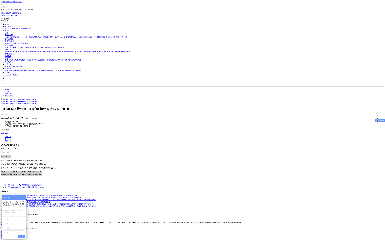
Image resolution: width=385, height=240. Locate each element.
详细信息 (8, 137)
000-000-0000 (5, 133)
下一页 (24, 187)
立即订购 (4, 114)
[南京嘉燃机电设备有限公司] (192, 2)
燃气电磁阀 (9, 96)
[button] (29, 215)
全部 (6, 33)
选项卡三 (8, 141)
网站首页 (8, 24)
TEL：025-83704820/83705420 (11, 13)
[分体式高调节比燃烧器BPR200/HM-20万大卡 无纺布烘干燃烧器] (28, 200)
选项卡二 (8, 139)
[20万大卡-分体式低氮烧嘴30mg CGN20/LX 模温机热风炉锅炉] (27, 204)
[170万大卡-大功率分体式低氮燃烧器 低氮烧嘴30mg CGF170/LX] (28, 206)
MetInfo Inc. (34, 228)
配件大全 (8, 93)
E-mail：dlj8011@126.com (9, 15)
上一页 (23, 185)
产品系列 (8, 91)
